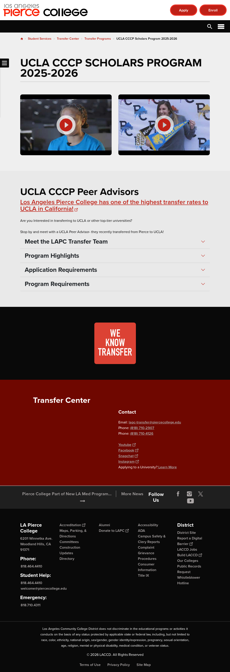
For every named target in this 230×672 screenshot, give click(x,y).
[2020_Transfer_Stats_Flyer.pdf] (115, 343)
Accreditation (70, 525)
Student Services (39, 38)
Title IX (143, 575)
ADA (141, 530)
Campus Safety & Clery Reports (152, 539)
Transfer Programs (97, 38)
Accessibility (148, 525)
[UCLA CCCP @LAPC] (164, 124)
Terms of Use (90, 664)
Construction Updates (70, 550)
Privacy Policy (118, 664)
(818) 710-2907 (142, 427)
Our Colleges (187, 560)
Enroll (213, 10)
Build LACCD (187, 555)
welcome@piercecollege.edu (44, 588)
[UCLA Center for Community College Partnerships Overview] (66, 124)
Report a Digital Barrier (189, 541)
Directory (67, 558)
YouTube (190, 500)
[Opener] (225, 504)
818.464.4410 (31, 566)
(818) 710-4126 (141, 433)
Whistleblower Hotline (188, 580)
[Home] (52, 10)
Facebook (126, 450)
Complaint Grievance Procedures (147, 553)
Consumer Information (147, 567)
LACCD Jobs (187, 549)
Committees (69, 541)
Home (21, 38)
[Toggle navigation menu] (4, 63)
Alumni (104, 525)
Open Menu (221, 26)
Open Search (209, 26)
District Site (186, 532)
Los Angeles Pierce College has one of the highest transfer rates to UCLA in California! (114, 205)
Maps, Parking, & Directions (73, 533)
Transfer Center (68, 38)
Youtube (124, 444)
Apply (183, 10)
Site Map (144, 664)
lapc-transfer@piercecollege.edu (155, 422)
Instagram (126, 461)
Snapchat (126, 455)
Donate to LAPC (111, 530)
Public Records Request (189, 569)
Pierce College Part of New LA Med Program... (67, 494)
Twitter (200, 494)
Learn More (167, 467)
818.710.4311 (30, 605)
